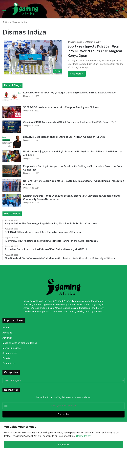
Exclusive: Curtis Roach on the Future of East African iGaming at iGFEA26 (64, 137)
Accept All (63, 444)
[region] (63, 436)
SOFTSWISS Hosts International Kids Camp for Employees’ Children (61, 107)
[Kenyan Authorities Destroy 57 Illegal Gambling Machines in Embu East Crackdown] (11, 97)
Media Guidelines (11, 348)
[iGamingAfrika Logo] (25, 9)
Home (7, 22)
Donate (6, 358)
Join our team (9, 353)
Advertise (7, 337)
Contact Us (8, 363)
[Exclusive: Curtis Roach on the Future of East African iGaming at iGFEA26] (11, 141)
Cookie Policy (83, 435)
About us (7, 332)
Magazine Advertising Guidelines (19, 343)
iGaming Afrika (77, 42)
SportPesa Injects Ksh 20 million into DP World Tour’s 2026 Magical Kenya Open (95, 51)
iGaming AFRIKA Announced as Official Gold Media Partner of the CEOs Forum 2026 (69, 122)
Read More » (76, 73)
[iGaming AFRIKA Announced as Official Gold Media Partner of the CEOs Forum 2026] (11, 127)
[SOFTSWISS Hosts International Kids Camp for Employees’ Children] (11, 112)
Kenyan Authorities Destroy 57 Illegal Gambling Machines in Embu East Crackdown (69, 92)
